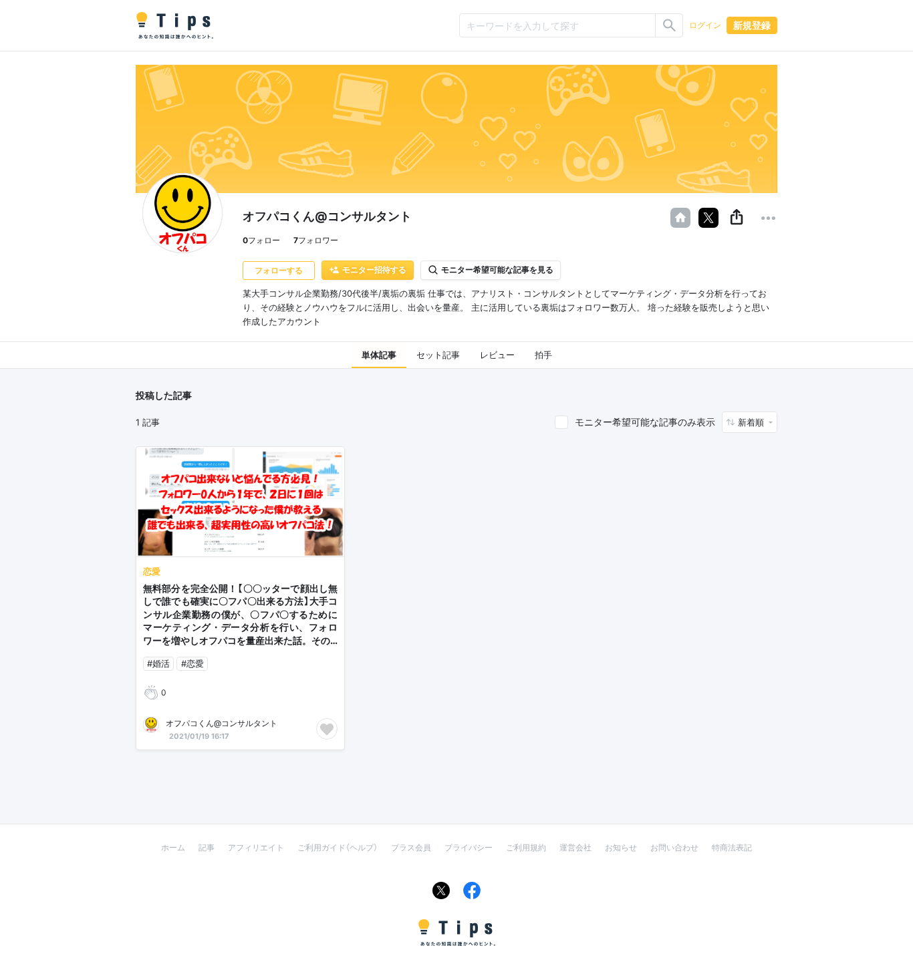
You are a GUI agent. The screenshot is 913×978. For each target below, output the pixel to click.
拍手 (543, 354)
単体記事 (379, 354)
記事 (207, 847)
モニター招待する (374, 270)
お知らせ (621, 847)
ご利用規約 (526, 847)
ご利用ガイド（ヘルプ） (337, 847)
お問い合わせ (674, 847)
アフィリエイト (256, 847)
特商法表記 (732, 847)
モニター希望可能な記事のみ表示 (645, 422)
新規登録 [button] (752, 25)
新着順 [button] (752, 422)
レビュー (497, 354)
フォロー (261, 240)
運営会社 (575, 847)
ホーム (173, 847)
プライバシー (468, 847)
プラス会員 (411, 847)
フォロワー (315, 240)
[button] (737, 218)
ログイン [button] (705, 25)
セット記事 (438, 354)
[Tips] (174, 25)
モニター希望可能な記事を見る (497, 270)
